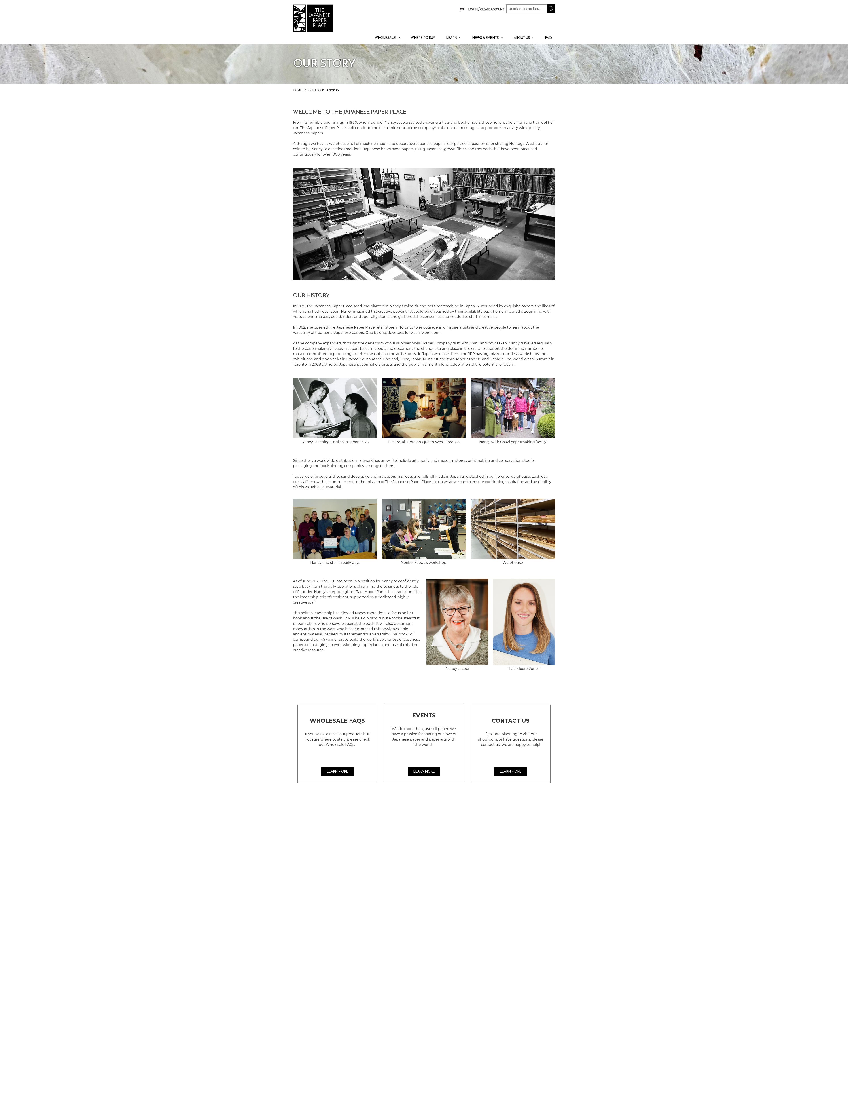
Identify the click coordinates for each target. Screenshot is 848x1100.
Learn (451, 37)
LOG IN (473, 9)
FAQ (548, 37)
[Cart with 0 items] (461, 9)
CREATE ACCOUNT (492, 9)
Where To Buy (423, 37)
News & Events (485, 37)
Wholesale (385, 37)
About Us (522, 37)
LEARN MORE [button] (337, 771)
